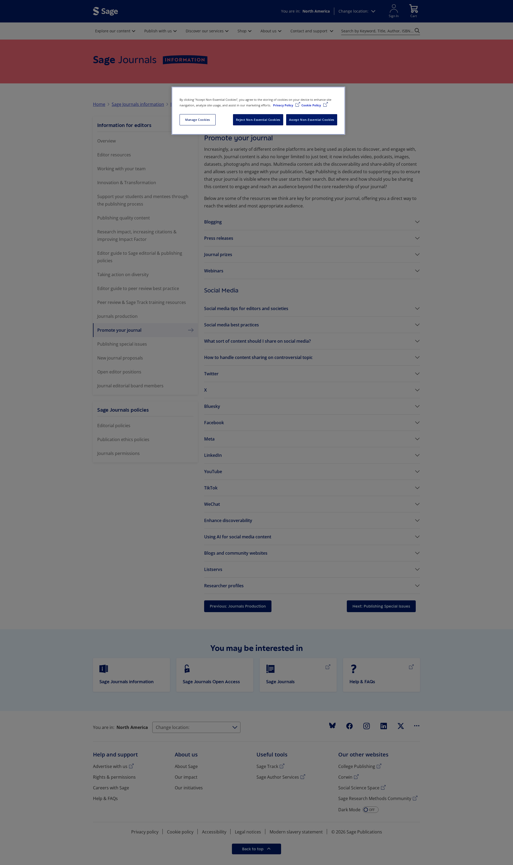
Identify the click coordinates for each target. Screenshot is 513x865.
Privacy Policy (283, 105)
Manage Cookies (197, 120)
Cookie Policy (311, 105)
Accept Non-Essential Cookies (311, 120)
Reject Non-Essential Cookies (258, 120)
